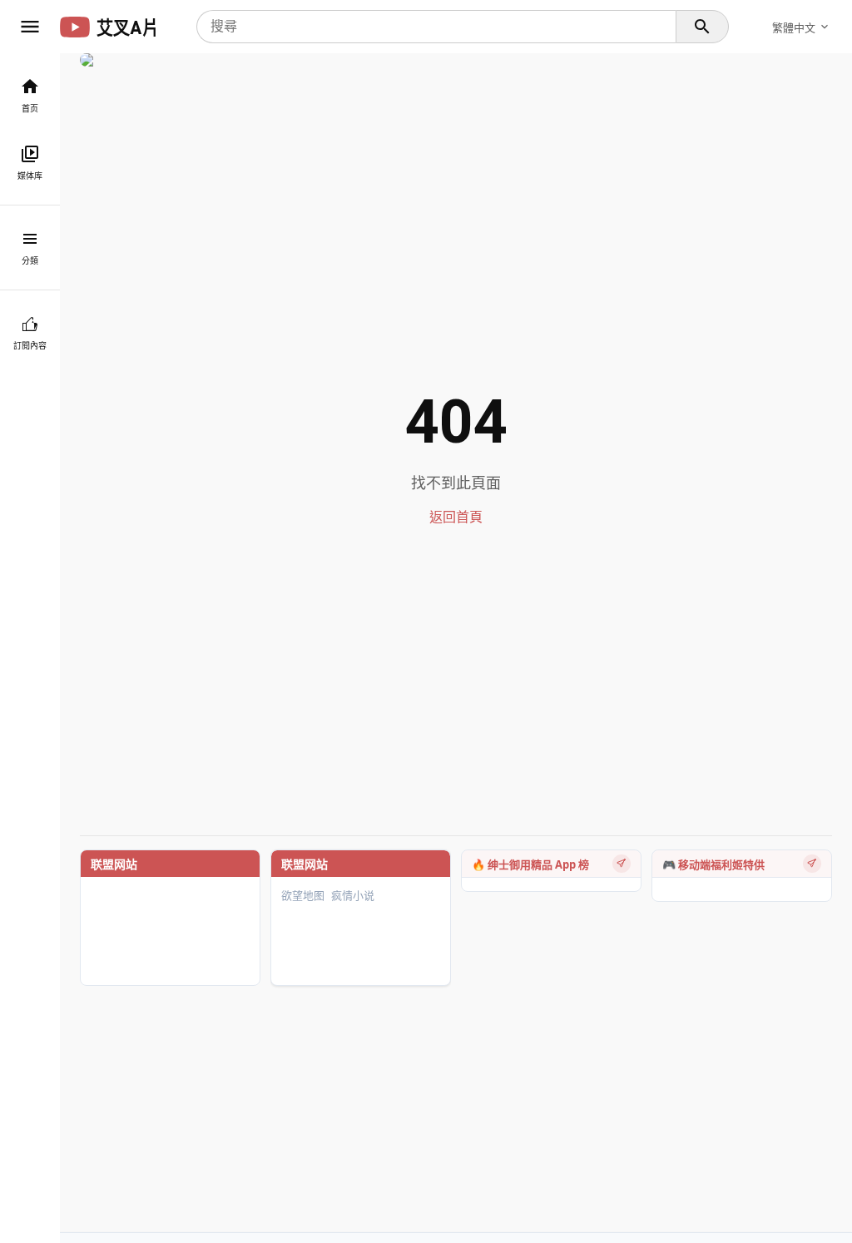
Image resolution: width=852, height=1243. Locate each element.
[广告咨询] (621, 863)
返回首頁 (456, 517)
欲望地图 (302, 895)
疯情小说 (352, 895)
